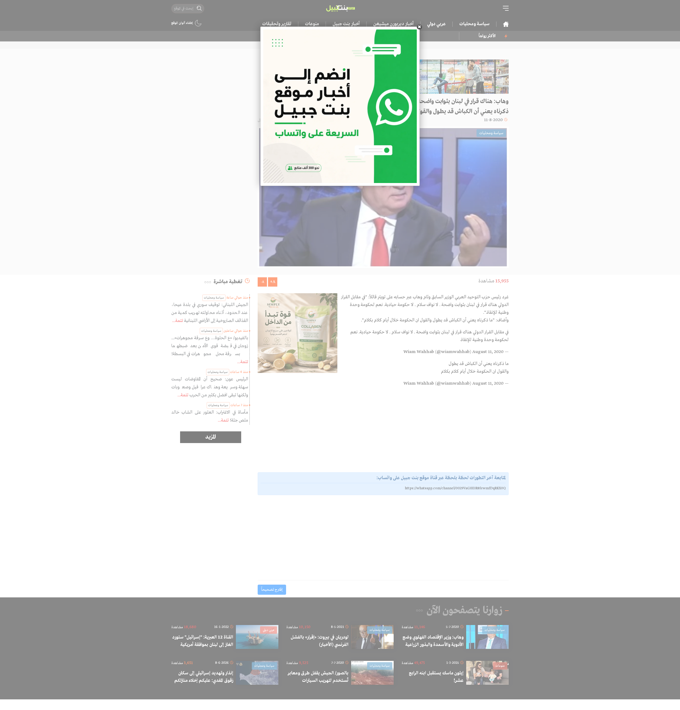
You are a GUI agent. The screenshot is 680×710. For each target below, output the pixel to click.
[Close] (419, 26)
